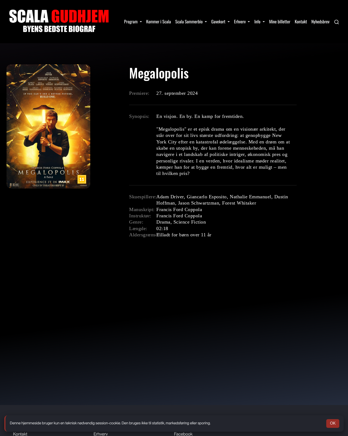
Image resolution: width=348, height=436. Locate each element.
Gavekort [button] (218, 21)
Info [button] (257, 21)
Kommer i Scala (158, 21)
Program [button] (131, 21)
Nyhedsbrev (320, 21)
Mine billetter (279, 21)
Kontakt (301, 21)
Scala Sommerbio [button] (189, 21)
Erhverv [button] (240, 21)
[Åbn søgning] (336, 21)
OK (332, 423)
